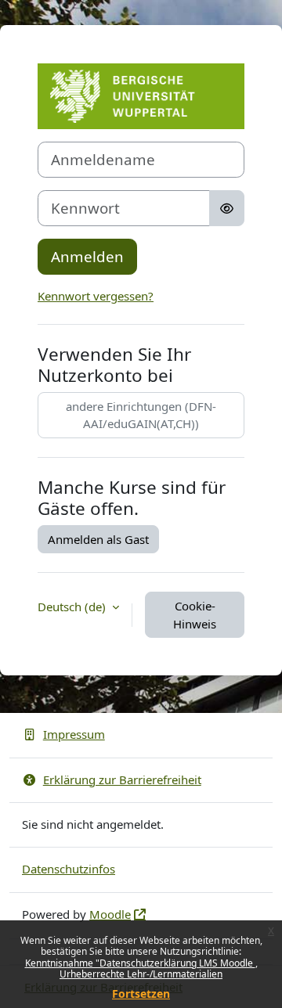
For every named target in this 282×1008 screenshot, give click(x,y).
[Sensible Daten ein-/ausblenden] (226, 208)
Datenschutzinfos (68, 869)
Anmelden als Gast (98, 539)
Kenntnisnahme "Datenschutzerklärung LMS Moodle (140, 963)
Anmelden (87, 256)
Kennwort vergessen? (96, 296)
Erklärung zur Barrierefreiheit (122, 779)
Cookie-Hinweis (194, 615)
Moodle (110, 914)
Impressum (74, 734)
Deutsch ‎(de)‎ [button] (73, 606)
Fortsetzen (141, 993)
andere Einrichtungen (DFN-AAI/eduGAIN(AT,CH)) (141, 415)
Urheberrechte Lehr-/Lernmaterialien (141, 974)
